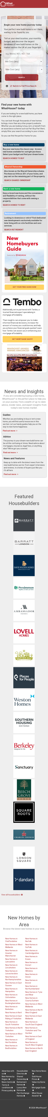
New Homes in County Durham (32, 999)
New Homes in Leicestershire (11, 972)
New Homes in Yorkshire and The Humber (33, 1030)
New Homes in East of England (33, 1037)
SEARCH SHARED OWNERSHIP (17, 180)
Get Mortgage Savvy (22, 339)
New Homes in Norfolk (31, 940)
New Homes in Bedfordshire (11, 1047)
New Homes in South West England (34, 1043)
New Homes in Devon (31, 975)
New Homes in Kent (13, 1012)
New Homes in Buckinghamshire (12, 1002)
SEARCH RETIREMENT (14, 230)
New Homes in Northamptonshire (13, 978)
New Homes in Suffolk (31, 946)
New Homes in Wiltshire (31, 969)
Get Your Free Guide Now (24, 287)
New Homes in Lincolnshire (11, 966)
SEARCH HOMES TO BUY (13, 158)
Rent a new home (11, 189)
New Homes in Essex (31, 957)
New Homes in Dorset (31, 963)
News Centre (7, 1082)
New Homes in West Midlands (13, 946)
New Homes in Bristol (31, 981)
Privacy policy (7, 1090)
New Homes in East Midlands (33, 1017)
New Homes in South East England (33, 1023)
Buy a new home (11, 145)
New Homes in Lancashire (11, 960)
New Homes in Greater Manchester (11, 953)
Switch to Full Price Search (24, 86)
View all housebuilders (11, 895)
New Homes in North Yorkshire (14, 1029)
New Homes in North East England (34, 1049)
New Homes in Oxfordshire (11, 996)
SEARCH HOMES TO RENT (14, 205)
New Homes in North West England (34, 1011)
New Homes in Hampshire (11, 990)
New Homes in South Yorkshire (12, 1023)
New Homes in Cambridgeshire (32, 951)
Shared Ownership (13, 167)
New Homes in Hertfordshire (11, 1041)
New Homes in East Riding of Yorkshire (13, 1017)
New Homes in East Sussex (13, 984)
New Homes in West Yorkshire (13, 1035)
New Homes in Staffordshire (11, 940)
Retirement (10, 213)
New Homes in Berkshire (11, 1008)
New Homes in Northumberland (32, 987)
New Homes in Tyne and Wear (33, 993)
